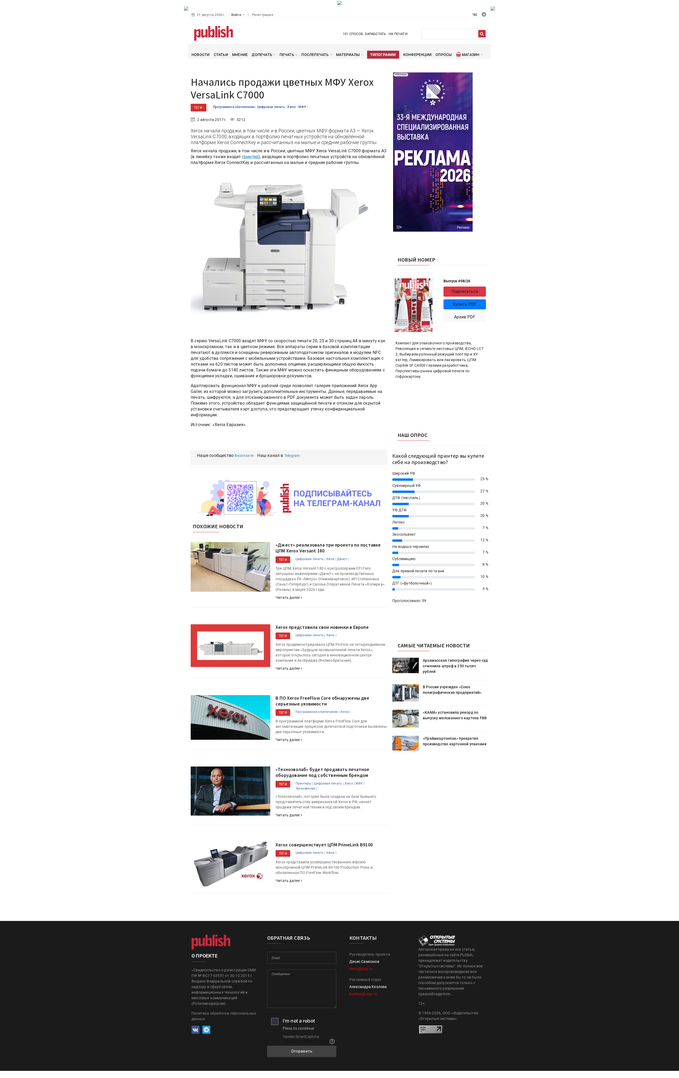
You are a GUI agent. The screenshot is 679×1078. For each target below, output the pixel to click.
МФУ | (359, 783)
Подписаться (464, 291)
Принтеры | (304, 783)
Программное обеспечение (234, 107)
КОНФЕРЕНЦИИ (417, 55)
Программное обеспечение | (317, 712)
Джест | (343, 559)
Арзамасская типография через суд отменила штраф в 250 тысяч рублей (455, 666)
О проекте (204, 956)
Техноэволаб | (306, 788)
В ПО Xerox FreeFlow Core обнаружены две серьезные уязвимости (322, 701)
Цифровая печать (271, 107)
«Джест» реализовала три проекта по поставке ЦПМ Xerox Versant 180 (328, 548)
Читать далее (288, 597)
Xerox (292, 107)
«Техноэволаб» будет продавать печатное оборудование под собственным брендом (322, 772)
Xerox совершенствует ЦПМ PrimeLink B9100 (324, 845)
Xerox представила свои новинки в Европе (322, 627)
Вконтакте (244, 455)
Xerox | (331, 559)
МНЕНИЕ (240, 55)
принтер (250, 156)
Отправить (301, 1051)
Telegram (292, 455)
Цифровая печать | (310, 559)
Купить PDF (465, 304)
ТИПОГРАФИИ (383, 55)
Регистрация (262, 15)
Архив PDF (465, 316)
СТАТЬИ (221, 55)
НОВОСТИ (200, 55)
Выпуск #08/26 (457, 281)
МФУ (302, 107)
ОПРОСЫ (444, 55)
